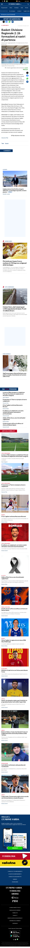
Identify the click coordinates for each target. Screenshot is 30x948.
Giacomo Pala (4, 137)
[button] (4, 22)
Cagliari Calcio (27, 11)
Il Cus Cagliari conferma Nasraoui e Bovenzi (13, 516)
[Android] (15, 936)
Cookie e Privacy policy (15, 907)
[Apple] (15, 932)
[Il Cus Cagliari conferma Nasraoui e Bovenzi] (15, 504)
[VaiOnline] (15, 898)
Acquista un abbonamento (15, 873)
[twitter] (2, 1)
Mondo (26, 7)
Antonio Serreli (6, 415)
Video (11, 7)
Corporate (15, 923)
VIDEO (10, 192)
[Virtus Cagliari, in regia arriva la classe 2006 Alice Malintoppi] (15, 627)
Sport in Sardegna (12, 19)
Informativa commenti (15, 920)
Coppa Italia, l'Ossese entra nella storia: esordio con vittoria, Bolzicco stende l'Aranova (15, 797)
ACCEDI (27, 1)
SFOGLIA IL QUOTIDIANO (8, 14)
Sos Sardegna (12, 11)
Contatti (15, 915)
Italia (22, 7)
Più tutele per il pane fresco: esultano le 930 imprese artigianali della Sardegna (15, 263)
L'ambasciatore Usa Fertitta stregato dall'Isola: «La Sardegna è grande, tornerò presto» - (14, 190)
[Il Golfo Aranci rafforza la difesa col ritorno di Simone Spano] (15, 596)
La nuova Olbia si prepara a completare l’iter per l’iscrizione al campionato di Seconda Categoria (14, 394)
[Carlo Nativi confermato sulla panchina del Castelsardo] (15, 752)
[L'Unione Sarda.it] (15, 4)
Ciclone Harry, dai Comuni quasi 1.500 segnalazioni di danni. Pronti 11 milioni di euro (14, 309)
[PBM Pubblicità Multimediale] (15, 901)
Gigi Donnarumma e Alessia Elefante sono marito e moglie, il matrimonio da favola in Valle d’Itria (14, 375)
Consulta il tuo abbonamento (15, 871)
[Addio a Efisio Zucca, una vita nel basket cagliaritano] (15, 564)
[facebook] (4, 1)
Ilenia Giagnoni (6, 397)
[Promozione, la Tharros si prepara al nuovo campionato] (15, 472)
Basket (7, 143)
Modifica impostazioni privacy (15, 918)
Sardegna (16, 7)
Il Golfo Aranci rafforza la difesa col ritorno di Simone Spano (13, 424)
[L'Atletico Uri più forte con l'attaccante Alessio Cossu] (15, 657)
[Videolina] (15, 856)
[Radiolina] (15, 862)
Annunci (15, 879)
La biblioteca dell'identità (15, 876)
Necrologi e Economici (15, 910)
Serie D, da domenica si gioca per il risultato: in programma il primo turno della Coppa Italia (14, 701)
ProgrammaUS (4, 7)
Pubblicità (15, 912)
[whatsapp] (6, 1)
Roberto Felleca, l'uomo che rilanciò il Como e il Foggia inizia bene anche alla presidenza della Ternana (14, 733)
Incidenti (19, 11)
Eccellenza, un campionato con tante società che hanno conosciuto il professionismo (13, 412)
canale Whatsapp (25, 68)
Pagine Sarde (15, 881)
